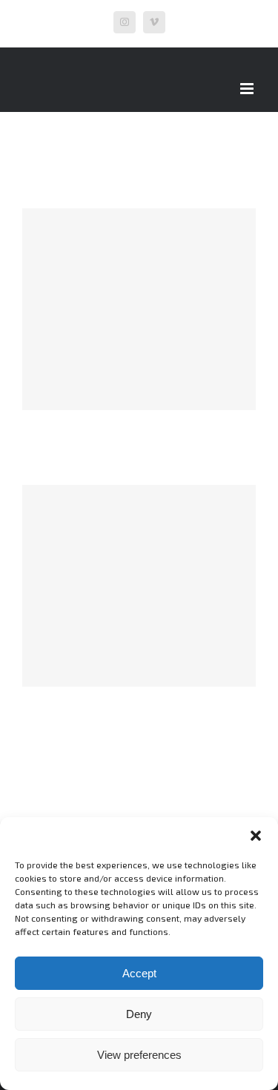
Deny (139, 1014)
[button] (255, 835)
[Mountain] (139, 309)
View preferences (139, 1054)
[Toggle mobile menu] (248, 88)
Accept (139, 973)
